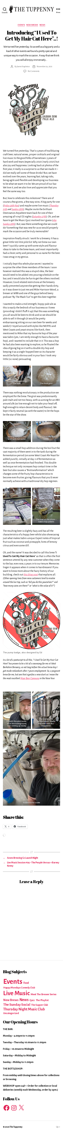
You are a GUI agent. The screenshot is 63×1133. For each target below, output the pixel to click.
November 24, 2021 (44, 66)
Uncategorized (11, 1013)
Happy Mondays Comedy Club (19, 987)
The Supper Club (39, 1005)
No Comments (33, 71)
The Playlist (42, 1000)
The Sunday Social (16, 1004)
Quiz (32, 1000)
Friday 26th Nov (11, 205)
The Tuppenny (16, 1127)
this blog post (31, 574)
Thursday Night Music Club (24, 1009)
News (42, 25)
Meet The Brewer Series (43, 994)
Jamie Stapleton (23, 66)
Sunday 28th (17, 209)
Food (26, 982)
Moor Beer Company (29, 678)
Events (21, 25)
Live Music (16, 993)
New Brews (32, 25)
